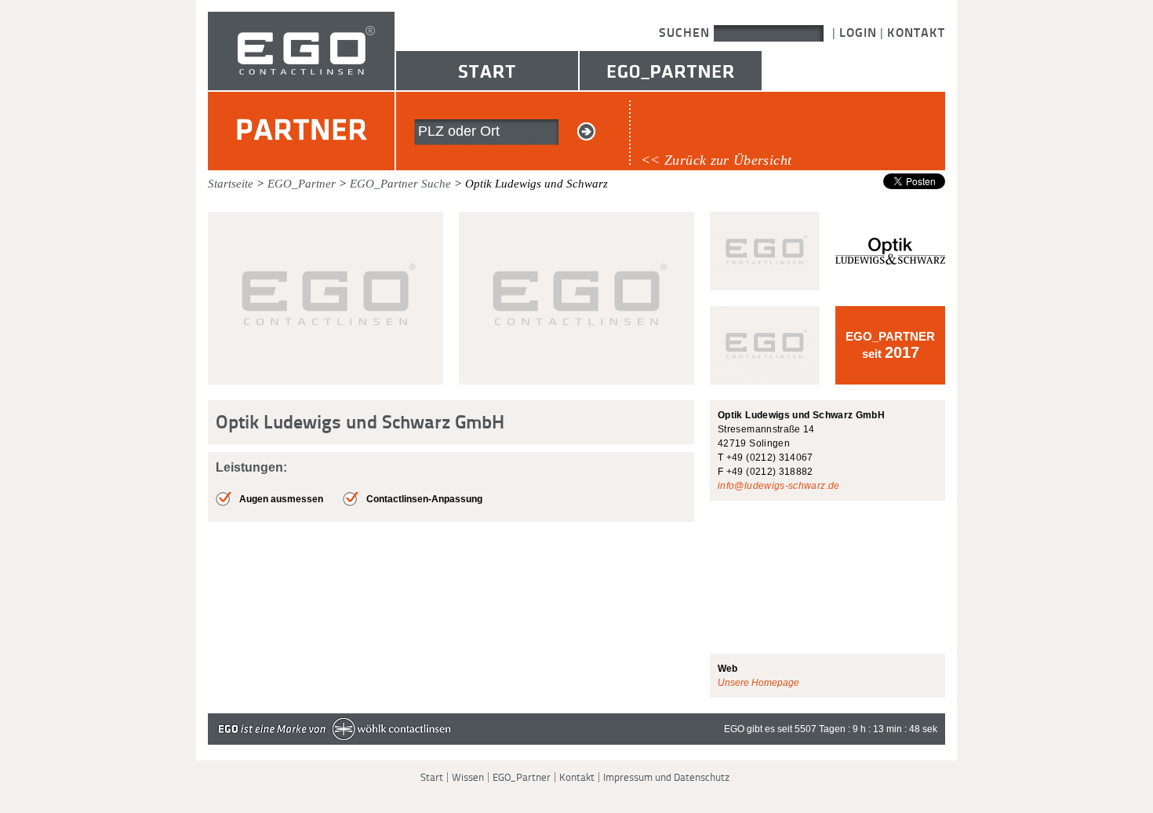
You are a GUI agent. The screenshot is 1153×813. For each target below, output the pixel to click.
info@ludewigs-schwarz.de (779, 485)
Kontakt (916, 32)
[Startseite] (301, 87)
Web (727, 668)
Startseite (230, 183)
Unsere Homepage (758, 682)
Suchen (686, 32)
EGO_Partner (671, 70)
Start (487, 70)
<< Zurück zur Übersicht (716, 160)
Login (858, 32)
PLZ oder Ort (459, 131)
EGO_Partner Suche (400, 183)
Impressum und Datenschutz (666, 777)
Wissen (468, 777)
